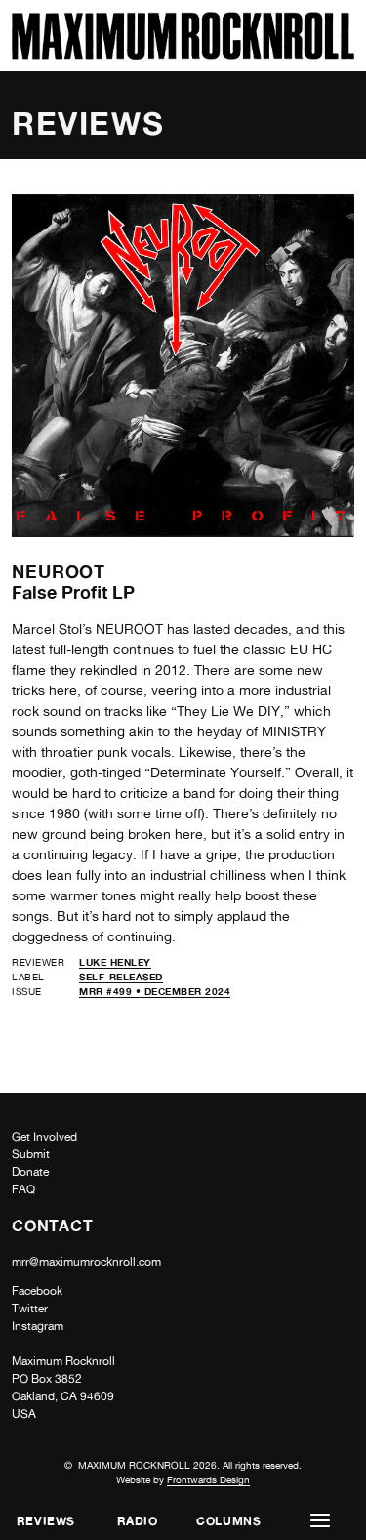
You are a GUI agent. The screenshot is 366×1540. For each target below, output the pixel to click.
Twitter (30, 1308)
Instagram (37, 1326)
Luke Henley (115, 962)
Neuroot (58, 571)
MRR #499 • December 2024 (154, 991)
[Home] (183, 54)
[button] (320, 1521)
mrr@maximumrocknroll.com (86, 1262)
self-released (121, 976)
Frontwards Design (208, 1479)
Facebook (37, 1291)
